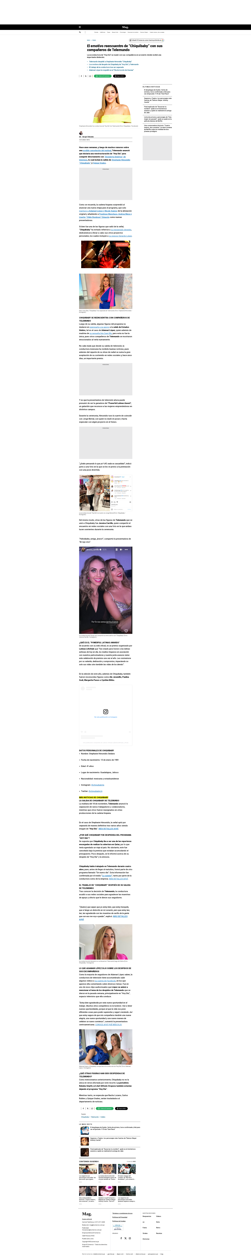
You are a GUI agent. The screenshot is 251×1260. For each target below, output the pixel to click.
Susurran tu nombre (133, 32)
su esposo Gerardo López (120, 236)
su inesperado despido (121, 230)
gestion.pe (111, 1254)
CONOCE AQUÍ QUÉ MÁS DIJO (108, 1024)
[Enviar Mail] (80, 137)
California (102, 32)
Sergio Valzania (88, 137)
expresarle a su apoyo (99, 327)
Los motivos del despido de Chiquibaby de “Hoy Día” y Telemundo (114, 64)
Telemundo (95, 1117)
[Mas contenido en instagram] (130, 1238)
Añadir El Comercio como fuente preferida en (146, 40)
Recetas (159, 1233)
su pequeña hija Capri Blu (101, 333)
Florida (96, 32)
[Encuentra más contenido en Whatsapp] (90, 76)
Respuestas (147, 1216)
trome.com (129, 1254)
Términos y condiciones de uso (122, 1213)
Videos (158, 1216)
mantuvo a (98, 211)
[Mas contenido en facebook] (121, 1238)
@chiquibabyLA (95, 791)
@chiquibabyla (97, 785)
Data (158, 1222)
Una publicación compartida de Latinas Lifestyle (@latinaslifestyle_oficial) (105, 742)
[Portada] (87, 1217)
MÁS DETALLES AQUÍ (118, 879)
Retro (158, 1228)
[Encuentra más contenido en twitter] (86, 76)
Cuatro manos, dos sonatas (157, 32)
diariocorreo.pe (141, 1254)
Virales (145, 1233)
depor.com (120, 1254)
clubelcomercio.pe (99, 1254)
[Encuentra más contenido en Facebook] (81, 76)
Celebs (102, 1117)
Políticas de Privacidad (119, 1217)
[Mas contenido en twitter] (125, 1238)
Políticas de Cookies (119, 1221)
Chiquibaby (85, 1117)
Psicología (123, 32)
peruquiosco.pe (153, 1254)
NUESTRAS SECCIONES (149, 1213)
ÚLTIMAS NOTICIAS (151, 87)
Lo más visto (85, 1124)
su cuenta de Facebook (105, 981)
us (143, 1222)
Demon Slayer (144, 32)
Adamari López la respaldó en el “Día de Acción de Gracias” (111, 70)
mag (161, 1254)
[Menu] (81, 27)
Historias (146, 1239)
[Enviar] (80, 32)
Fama (145, 1228)
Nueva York (115, 32)
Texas (108, 32)
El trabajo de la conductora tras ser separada (106, 67)
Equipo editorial (87, 1219)
